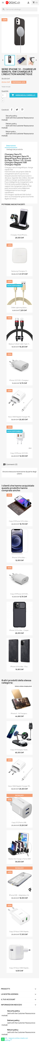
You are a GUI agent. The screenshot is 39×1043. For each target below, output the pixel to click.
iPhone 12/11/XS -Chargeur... (19, 380)
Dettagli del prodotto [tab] (15, 149)
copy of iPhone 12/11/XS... (19, 453)
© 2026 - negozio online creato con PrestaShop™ (15, 1039)
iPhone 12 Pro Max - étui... (20, 667)
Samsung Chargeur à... (19, 271)
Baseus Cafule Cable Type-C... (19, 344)
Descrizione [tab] (11, 146)
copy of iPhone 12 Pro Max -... (19, 521)
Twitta (17, 109)
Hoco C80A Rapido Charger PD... (19, 417)
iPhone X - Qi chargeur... (19, 713)
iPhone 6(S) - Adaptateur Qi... (19, 895)
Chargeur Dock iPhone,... (19, 235)
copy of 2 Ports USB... (19, 822)
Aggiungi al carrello (23, 95)
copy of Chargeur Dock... (19, 750)
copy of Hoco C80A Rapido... (19, 932)
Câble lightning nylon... (19, 308)
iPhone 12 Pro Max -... (19, 558)
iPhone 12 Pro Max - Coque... (19, 630)
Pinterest (22, 109)
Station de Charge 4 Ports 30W (19, 859)
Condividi (12, 109)
